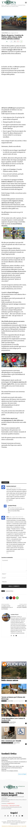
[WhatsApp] (21, 41)
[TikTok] (13, 815)
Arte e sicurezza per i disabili (11, 741)
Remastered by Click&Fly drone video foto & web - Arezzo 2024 (14, 826)
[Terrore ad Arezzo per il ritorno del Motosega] (14, 689)
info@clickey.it (11, 803)
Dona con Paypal (22, 774)
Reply (7, 501)
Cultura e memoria (5, 722)
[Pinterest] (18, 41)
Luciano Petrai (5, 32)
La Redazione (21, 786)
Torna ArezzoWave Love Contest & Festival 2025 (13, 719)
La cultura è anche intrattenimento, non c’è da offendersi (7, 607)
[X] (14, 41)
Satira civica (7, 5)
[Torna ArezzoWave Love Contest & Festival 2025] (14, 710)
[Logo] (8, 2)
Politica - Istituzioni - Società (7, 742)
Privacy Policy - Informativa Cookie (10, 805)
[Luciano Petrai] (6, 625)
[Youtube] (16, 635)
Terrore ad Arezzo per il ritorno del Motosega (13, 698)
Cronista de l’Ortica (9, 591)
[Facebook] (11, 41)
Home (2, 5)
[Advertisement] (14, 91)
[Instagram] (13, 635)
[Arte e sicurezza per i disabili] (14, 733)
